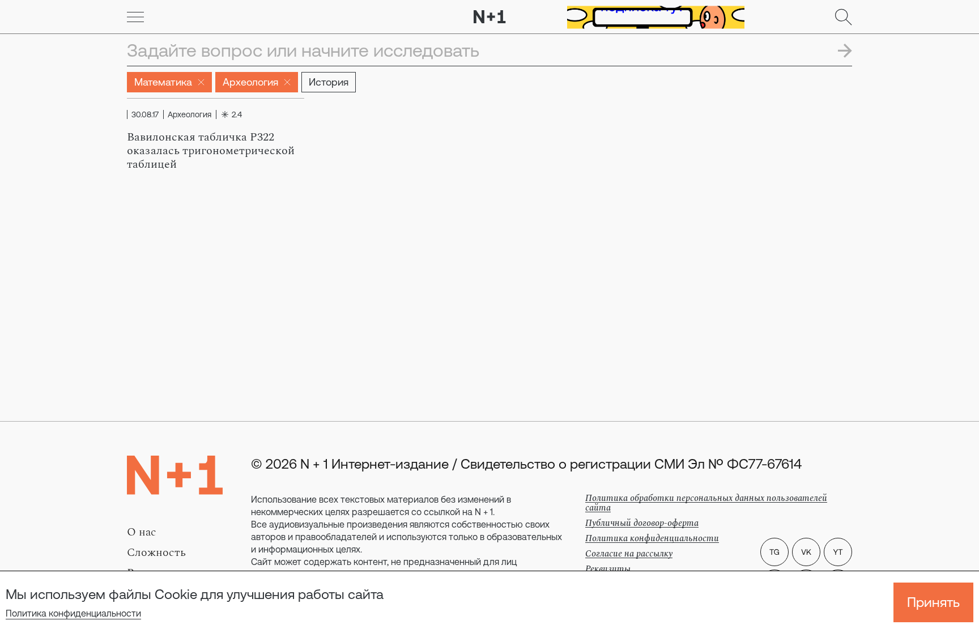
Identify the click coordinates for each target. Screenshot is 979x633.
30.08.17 (145, 114)
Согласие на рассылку (628, 553)
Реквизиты (608, 569)
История (328, 82)
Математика (163, 82)
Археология (250, 82)
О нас (141, 532)
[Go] (135, 17)
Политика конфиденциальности (73, 613)
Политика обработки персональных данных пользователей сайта (706, 503)
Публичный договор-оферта (642, 523)
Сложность (156, 552)
